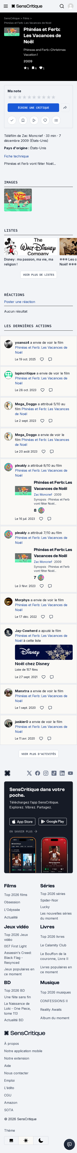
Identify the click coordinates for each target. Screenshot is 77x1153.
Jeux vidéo (16, 927)
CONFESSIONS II (54, 1001)
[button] (71, 6)
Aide (7, 1066)
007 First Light (15, 946)
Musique (49, 982)
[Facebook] (37, 774)
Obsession (12, 902)
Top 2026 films (15, 895)
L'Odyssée (12, 910)
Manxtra (22, 691)
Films (26, 18)
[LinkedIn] (62, 774)
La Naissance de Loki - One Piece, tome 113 (17, 1008)
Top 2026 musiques (55, 992)
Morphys (22, 600)
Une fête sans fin (17, 997)
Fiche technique (16, 156)
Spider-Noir (49, 900)
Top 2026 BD (14, 990)
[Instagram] (45, 774)
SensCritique (12, 18)
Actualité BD (13, 1020)
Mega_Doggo (26, 404)
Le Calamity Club (53, 945)
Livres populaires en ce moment (56, 969)
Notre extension (16, 1058)
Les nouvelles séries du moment (56, 915)
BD (7, 982)
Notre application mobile (23, 1051)
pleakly (21, 465)
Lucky (45, 907)
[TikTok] (54, 774)
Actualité (11, 917)
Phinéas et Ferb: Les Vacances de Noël (27, 22)
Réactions (14, 294)
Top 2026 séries (52, 894)
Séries (47, 886)
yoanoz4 (22, 342)
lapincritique (25, 373)
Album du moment (54, 1018)
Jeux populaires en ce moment (19, 971)
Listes (11, 230)
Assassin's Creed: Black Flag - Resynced (17, 958)
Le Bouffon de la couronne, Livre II (54, 956)
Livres (47, 927)
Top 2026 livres (52, 936)
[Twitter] (29, 774)
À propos (11, 1043)
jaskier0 (21, 722)
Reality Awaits (51, 1009)
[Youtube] (70, 774)
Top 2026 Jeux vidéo (16, 937)
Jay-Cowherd (26, 631)
